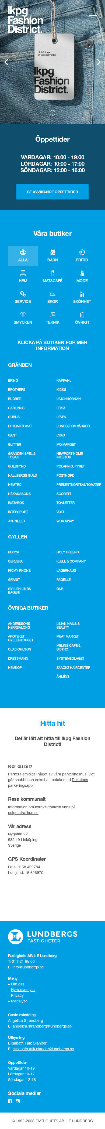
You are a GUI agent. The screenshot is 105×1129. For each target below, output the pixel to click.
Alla (22, 259)
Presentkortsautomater (75, 485)
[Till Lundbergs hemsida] (42, 937)
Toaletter (66, 503)
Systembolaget (70, 658)
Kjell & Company (71, 561)
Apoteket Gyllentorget (20, 638)
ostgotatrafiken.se (23, 812)
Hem (23, 280)
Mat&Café (52, 280)
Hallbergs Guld (22, 475)
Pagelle (64, 580)
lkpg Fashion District (25, 19)
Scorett (64, 494)
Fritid (82, 259)
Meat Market (68, 636)
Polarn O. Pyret (71, 466)
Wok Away (65, 521)
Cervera (15, 561)
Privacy (17, 995)
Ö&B (60, 589)
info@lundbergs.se (28, 967)
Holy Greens (68, 552)
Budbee (14, 399)
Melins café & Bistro (68, 647)
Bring (13, 380)
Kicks (61, 390)
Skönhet (82, 301)
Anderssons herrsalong (19, 625)
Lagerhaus (66, 570)
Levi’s (61, 417)
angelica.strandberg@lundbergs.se (42, 1026)
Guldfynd (17, 466)
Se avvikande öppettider (52, 191)
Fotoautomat (20, 426)
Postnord (65, 475)
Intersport (18, 512)
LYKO (61, 435)
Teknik (52, 322)
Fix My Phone (19, 570)
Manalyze (19, 1001)
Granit (14, 580)
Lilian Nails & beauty (68, 625)
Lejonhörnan (69, 399)
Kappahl (64, 380)
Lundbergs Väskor (73, 426)
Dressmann (18, 658)
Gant (12, 435)
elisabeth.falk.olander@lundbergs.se (43, 1048)
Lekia (61, 408)
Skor (52, 301)
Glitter (14, 444)
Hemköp (15, 668)
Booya (13, 552)
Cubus (14, 417)
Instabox (16, 503)
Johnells (16, 521)
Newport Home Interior (70, 455)
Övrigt (82, 322)
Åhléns (63, 676)
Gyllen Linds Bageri (19, 591)
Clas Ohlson (19, 649)
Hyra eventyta (23, 989)
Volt (60, 512)
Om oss (17, 984)
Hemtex (14, 485)
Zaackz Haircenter (73, 668)
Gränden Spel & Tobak (22, 455)
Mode (82, 280)
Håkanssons (19, 494)
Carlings (16, 408)
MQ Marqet (66, 444)
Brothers (16, 390)
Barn (52, 259)
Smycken (23, 322)
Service (23, 301)
